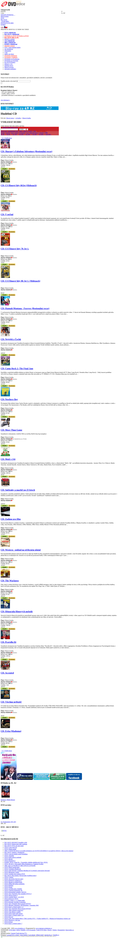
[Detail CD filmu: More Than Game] (5, 426)
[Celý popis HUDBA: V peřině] (11, 232)
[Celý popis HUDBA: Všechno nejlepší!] (11, 718)
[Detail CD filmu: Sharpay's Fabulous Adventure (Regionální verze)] (5, 148)
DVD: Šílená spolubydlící (12, 867)
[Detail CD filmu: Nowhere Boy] (5, 396)
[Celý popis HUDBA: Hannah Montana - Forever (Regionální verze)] (11, 326)
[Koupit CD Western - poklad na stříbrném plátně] (4, 567)
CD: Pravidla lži (8, 642)
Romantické (61, 930)
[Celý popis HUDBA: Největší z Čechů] (11, 355)
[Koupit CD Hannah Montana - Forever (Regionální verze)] (4, 326)
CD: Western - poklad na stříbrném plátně (21, 550)
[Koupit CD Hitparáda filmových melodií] (4, 629)
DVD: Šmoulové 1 (9, 860)
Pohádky (23, 930)
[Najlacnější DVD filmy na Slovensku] (2, 28)
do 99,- (9, 134)
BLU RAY (4, 19)
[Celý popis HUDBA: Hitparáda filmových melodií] (11, 629)
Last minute (31, 935)
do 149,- (15, 134)
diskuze (8, 64)
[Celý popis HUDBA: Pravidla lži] (11, 660)
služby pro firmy (9, 54)
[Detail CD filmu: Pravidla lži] (5, 638)
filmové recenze (9, 67)
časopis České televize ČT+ (19, 933)
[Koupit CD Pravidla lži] (4, 660)
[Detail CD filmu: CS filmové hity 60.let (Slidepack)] (5, 182)
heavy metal (14, 133)
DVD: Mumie (8, 859)
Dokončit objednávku (8, 15)
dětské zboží (39, 935)
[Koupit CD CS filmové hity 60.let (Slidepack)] (4, 201)
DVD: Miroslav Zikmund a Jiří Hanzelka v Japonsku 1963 (21, 905)
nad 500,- (48, 134)
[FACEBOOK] (74, 779)
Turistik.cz (56, 935)
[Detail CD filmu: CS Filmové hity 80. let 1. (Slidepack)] (5, 277)
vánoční (41, 133)
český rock (4, 131)
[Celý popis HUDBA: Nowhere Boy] (11, 417)
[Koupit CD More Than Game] (4, 446)
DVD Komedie (30, 930)
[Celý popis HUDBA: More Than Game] (11, 446)
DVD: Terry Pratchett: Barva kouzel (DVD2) (17, 908)
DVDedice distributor (10, 56)
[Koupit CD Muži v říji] (4, 477)
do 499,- (41, 134)
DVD (2, 18)
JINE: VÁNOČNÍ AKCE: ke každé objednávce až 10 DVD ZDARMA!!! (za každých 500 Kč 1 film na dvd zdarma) (38, 851)
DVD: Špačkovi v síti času (12, 920)
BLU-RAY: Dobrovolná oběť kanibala (15, 844)
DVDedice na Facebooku (11, 59)
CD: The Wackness (10, 580)
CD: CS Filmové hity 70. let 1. (15, 248)
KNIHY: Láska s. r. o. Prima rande (14, 900)
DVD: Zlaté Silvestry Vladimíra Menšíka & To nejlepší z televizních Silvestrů (27, 870)
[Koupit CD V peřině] (4, 232)
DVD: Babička (8, 885)
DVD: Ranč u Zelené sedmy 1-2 (13, 907)
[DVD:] (4, 830)
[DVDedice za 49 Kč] (58, 779)
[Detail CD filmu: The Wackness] (5, 577)
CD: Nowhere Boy (9, 399)
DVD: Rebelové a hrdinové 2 (13, 880)
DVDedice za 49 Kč (10, 36)
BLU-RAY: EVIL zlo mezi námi (14, 846)
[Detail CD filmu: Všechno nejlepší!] (5, 698)
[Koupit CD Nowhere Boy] (4, 417)
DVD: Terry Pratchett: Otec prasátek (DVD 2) (17, 894)
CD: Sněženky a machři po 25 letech (18, 490)
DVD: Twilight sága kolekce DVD (14, 874)
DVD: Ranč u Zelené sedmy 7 (13, 923)
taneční (8, 133)
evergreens (22, 133)
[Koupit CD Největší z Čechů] (4, 355)
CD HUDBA (5, 21)
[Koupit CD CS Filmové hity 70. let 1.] (4, 265)
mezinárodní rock (13, 131)
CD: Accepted (7, 673)
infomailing (7, 51)
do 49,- (3, 134)
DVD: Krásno (8, 922)
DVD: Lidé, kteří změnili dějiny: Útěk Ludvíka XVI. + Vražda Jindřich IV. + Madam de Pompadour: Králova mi (37, 918)
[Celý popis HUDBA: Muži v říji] (11, 477)
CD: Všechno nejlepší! (11, 702)
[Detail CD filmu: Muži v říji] (5, 455)
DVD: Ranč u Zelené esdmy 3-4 (13, 915)
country (30, 131)
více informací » (5, 100)
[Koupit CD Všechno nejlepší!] (4, 718)
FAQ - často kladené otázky (12, 47)
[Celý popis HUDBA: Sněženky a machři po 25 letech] (11, 506)
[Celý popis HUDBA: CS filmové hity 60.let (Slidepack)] (11, 201)
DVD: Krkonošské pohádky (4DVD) (15, 892)
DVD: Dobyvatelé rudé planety (13, 913)
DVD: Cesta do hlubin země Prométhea (16, 854)
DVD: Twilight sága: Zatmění (13, 889)
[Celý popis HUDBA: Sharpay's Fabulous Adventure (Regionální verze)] (11, 169)
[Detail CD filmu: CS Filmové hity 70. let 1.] (5, 245)
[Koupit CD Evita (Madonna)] (4, 747)
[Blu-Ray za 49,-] (30, 109)
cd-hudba (18, 118)
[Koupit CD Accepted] (4, 689)
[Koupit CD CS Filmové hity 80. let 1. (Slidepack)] (4, 295)
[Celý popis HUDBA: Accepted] (11, 689)
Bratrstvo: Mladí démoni (8, 800)
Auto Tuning (23, 935)
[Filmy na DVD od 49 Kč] (5, 28)
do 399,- (34, 134)
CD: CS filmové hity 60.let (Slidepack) (19, 185)
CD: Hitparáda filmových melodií (17, 611)
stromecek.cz (48, 935)
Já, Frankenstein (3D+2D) (8, 822)
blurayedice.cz (69, 930)
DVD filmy (12, 930)
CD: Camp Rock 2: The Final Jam (17, 368)
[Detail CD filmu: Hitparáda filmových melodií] (5, 608)
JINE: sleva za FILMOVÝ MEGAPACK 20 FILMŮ (20, 865)
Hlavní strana (4, 16)
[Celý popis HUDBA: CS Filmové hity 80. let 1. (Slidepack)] (11, 295)
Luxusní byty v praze (13, 935)
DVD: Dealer (8, 887)
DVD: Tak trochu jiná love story (13, 879)
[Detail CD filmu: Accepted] (5, 669)
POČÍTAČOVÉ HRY (7, 23)
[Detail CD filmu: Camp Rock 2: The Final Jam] (5, 365)
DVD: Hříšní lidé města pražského (14, 884)
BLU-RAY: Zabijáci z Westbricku (14, 852)
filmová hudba (26, 118)
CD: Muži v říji (8, 459)
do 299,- (28, 134)
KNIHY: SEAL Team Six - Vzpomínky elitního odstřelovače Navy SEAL (26, 862)
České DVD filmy (41, 930)
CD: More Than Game (11, 430)
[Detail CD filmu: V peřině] (5, 211)
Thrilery (54, 930)
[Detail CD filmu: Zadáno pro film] (5, 515)
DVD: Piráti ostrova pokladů (12, 857)
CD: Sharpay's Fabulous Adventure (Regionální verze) (26, 151)
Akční (18, 930)
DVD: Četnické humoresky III (13, 890)
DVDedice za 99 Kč (23, 36)
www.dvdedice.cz (19, 928)
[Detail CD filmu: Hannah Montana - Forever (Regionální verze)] (5, 305)
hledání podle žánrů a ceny (10, 127)
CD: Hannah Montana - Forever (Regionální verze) (25, 308)
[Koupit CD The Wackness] (4, 598)
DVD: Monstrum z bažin (11, 872)
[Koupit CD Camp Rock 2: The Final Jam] (4, 386)
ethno (20, 131)
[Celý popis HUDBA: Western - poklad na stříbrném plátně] (11, 567)
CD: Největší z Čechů (11, 339)
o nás (5, 52)
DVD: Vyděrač (8, 877)
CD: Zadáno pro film (11, 519)
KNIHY (3, 24)
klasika (3, 133)
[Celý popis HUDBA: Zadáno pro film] (11, 537)
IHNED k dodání (9, 39)
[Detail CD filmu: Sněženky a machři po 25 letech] (5, 486)
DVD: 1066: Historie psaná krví (13, 910)
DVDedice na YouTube (11, 60)
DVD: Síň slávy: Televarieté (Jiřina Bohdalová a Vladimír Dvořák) (23, 864)
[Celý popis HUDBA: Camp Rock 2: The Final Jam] (11, 386)
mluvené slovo (34, 133)
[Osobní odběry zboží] (41, 779)
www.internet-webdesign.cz (44, 928)
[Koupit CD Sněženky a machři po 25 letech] (4, 506)
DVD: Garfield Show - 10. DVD (14, 897)
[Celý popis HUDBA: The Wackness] (11, 598)
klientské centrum (9, 46)
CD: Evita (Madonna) (11, 731)
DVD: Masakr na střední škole (13, 882)
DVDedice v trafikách (10, 57)
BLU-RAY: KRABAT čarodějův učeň (15, 842)
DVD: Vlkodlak (9, 856)
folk (34, 131)
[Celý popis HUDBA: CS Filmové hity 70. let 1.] (11, 265)
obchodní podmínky (10, 69)
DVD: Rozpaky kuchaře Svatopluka (15, 902)
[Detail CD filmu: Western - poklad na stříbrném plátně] (5, 546)
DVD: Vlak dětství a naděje (12, 912)
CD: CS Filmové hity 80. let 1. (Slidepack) (20, 281)
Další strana (8, 138)
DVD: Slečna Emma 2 (11, 895)
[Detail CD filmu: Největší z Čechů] (5, 336)
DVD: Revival (8, 917)
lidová (25, 131)
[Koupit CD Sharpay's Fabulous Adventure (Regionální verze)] (4, 169)
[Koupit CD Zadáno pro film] (4, 537)
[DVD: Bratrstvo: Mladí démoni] (6, 797)
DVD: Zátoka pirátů (10, 849)
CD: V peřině (7, 214)
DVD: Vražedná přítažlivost (12, 869)
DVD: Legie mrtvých (10, 847)
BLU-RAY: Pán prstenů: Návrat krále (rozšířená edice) (20, 875)
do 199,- (21, 134)
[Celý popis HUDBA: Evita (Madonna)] (11, 747)
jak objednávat (8, 49)
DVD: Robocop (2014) (11, 899)
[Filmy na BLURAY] (25, 779)
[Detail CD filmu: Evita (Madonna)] (5, 727)
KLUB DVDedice (9, 62)
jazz (27, 133)
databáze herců (8, 65)
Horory (49, 930)
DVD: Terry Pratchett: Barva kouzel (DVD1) (17, 903)
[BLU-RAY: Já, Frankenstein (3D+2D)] (6, 819)
